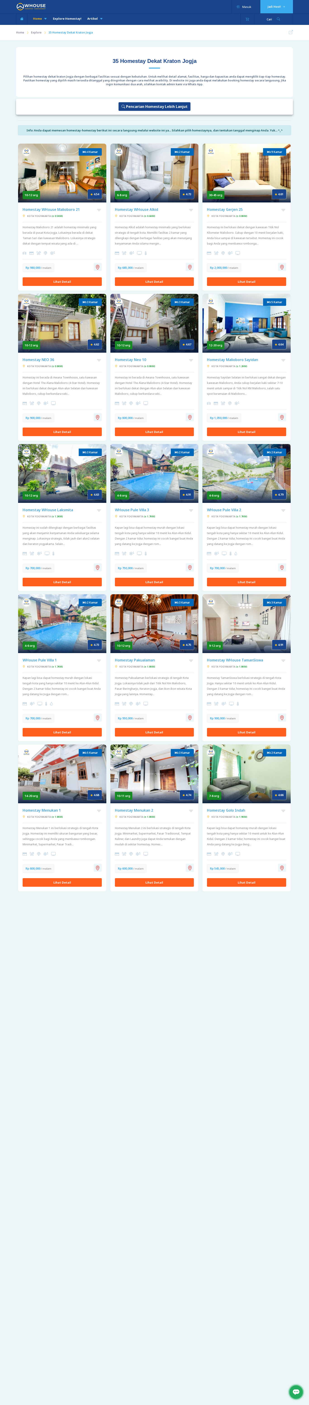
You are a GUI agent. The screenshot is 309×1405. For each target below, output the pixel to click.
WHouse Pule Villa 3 (132, 509)
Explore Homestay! (67, 19)
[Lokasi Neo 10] (190, 417)
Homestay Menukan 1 (42, 810)
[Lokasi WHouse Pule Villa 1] (98, 717)
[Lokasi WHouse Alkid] (190, 267)
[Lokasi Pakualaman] (190, 717)
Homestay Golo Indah (226, 810)
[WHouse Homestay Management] (31, 6)
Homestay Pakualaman (135, 660)
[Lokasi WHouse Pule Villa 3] (190, 567)
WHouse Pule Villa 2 (224, 509)
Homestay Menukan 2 (134, 810)
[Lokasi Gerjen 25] (282, 267)
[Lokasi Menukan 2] (190, 868)
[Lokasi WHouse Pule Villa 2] (282, 567)
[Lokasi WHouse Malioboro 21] (98, 267)
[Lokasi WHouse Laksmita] (98, 567)
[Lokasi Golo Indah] (282, 868)
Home (38, 19)
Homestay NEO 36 (38, 359)
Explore (36, 32)
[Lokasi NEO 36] (98, 417)
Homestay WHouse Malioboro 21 (51, 209)
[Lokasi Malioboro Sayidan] (282, 417)
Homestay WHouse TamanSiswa (235, 660)
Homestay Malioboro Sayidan (232, 359)
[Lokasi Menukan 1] (98, 868)
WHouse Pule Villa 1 (40, 660)
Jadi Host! (275, 7)
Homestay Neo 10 (130, 359)
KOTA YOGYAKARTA (44, 216)
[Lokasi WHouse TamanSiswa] (282, 717)
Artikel (92, 19)
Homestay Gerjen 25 (225, 209)
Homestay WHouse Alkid (136, 209)
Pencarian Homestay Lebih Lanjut (156, 106)
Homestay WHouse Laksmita (48, 509)
